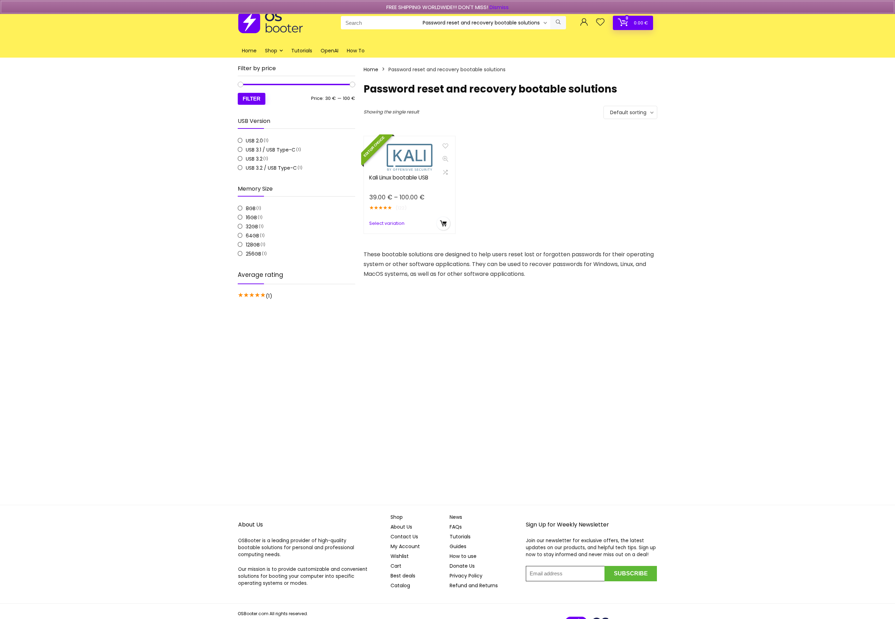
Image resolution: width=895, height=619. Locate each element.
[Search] (558, 22)
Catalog (400, 585)
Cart (396, 565)
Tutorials (301, 50)
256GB (253, 253)
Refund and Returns (474, 585)
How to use (463, 556)
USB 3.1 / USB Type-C (270, 149)
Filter (251, 99)
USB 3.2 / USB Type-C (271, 167)
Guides (458, 546)
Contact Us (404, 536)
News (456, 517)
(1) (269, 296)
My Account (405, 546)
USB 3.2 (254, 158)
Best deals (403, 575)
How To (356, 50)
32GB (252, 226)
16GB (251, 217)
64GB (252, 235)
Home (249, 50)
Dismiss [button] (499, 7)
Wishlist (400, 556)
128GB (253, 244)
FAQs (456, 526)
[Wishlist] (600, 22)
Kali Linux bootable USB (398, 177)
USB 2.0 (254, 140)
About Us (401, 526)
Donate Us (462, 565)
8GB (251, 208)
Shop (271, 50)
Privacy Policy (466, 575)
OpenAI (329, 50)
